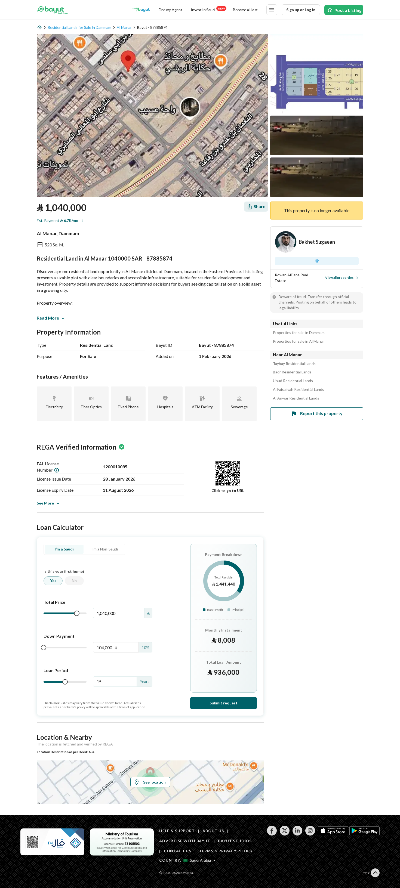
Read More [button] (48, 317)
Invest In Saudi (207, 9)
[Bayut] (53, 9)
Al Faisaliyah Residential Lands (298, 389)
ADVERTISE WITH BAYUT (184, 841)
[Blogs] (141, 9)
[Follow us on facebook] (272, 834)
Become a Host (245, 9)
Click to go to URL (227, 490)
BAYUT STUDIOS (235, 841)
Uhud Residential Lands (293, 381)
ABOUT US (213, 830)
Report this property (321, 413)
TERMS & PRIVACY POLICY (226, 851)
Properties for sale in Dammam (299, 332)
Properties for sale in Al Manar (298, 341)
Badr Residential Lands (292, 372)
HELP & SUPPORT (177, 830)
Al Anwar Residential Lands (296, 398)
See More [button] (45, 503)
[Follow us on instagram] (310, 834)
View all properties (339, 278)
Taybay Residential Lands (294, 363)
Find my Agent (170, 9)
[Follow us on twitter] (284, 834)
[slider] (76, 613)
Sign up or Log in (300, 9)
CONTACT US (177, 851)
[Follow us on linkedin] (297, 834)
